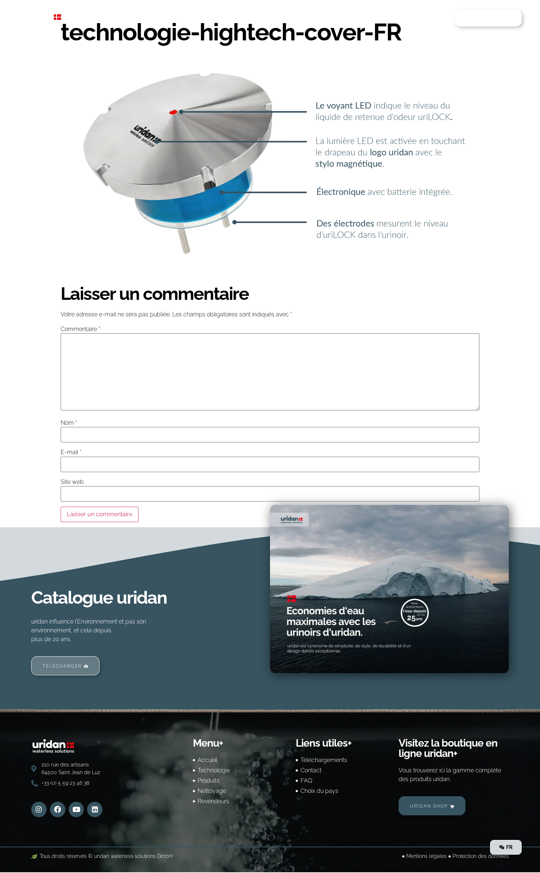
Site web (72, 482)
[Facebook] (57, 809)
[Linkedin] (94, 809)
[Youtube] (76, 809)
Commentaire (80, 329)
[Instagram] (39, 809)
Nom (69, 423)
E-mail (71, 452)
